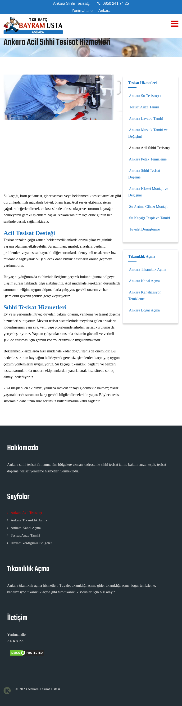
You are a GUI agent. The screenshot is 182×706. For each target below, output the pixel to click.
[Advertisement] (63, 157)
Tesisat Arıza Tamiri (144, 107)
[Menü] (174, 24)
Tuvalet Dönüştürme (144, 229)
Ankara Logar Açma (144, 310)
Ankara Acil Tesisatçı (26, 513)
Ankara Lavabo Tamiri (146, 118)
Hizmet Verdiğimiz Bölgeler (31, 543)
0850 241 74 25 (116, 3)
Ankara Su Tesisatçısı (145, 96)
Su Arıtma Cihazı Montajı (148, 206)
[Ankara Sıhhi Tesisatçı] (33, 25)
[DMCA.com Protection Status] (26, 655)
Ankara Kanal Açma (144, 281)
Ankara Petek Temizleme (148, 159)
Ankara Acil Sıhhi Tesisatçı (149, 148)
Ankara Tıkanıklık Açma (147, 269)
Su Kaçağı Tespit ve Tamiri (149, 218)
